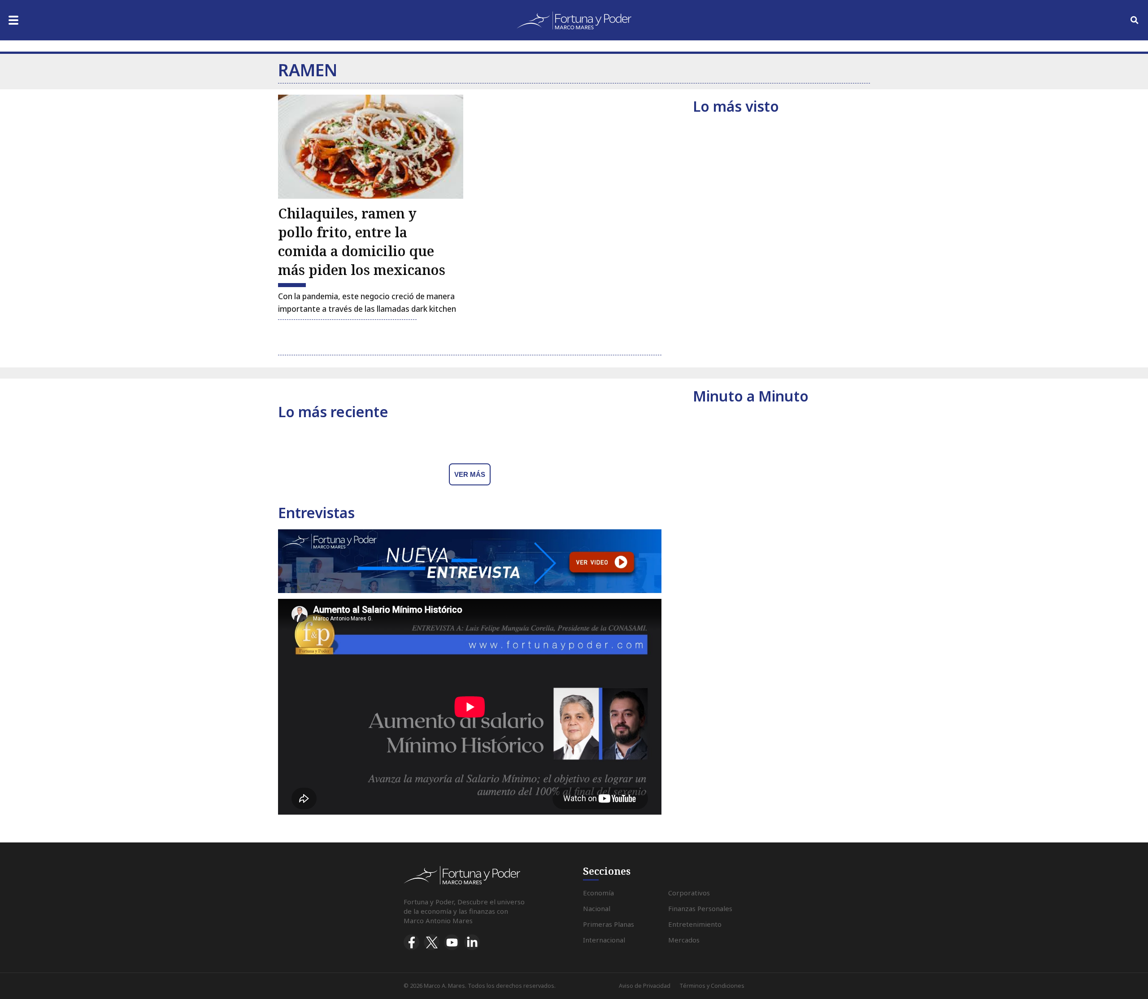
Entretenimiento (695, 924)
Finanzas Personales (700, 908)
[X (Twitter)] (431, 942)
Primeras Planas (608, 924)
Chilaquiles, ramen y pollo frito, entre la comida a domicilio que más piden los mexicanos (361, 241)
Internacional (604, 939)
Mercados (684, 939)
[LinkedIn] (472, 942)
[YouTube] (452, 942)
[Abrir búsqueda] (1135, 20)
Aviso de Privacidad (644, 986)
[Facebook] (411, 942)
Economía (598, 892)
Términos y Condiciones (711, 986)
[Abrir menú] (13, 20)
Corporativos (689, 892)
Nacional (596, 908)
